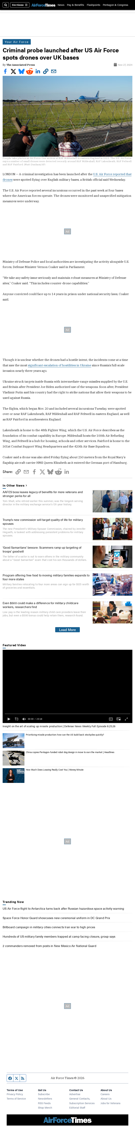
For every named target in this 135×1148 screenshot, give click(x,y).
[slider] (67, 713)
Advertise (74, 1094)
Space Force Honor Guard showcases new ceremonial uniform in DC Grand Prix (56, 918)
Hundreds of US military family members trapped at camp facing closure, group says (59, 936)
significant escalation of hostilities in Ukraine (59, 365)
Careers (105, 1094)
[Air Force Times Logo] (43, 5)
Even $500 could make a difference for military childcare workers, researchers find (40, 605)
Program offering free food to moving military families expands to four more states (46, 577)
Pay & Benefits (75, 5)
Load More (67, 629)
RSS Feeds (44, 1103)
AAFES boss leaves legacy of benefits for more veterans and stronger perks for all (43, 494)
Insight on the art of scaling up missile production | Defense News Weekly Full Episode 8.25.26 (59, 726)
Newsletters (45, 1098)
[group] (24, 719)
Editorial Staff (77, 1107)
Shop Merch (45, 1107)
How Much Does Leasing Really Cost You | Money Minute (54, 769)
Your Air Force (17, 42)
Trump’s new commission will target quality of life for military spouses (43, 522)
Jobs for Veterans (110, 1103)
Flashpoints (93, 5)
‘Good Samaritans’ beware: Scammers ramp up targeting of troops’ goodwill (42, 549)
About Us (106, 1098)
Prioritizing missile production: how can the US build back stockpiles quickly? (65, 734)
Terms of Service (16, 1098)
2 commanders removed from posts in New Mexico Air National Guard (49, 946)
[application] (67, 686)
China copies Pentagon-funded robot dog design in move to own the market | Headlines (70, 752)
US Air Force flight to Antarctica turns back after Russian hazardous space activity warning (63, 908)
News (61, 5)
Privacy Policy (15, 1094)
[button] (8, 719)
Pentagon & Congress (115, 5)
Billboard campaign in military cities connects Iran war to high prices (49, 927)
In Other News (13, 485)
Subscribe (44, 1094)
